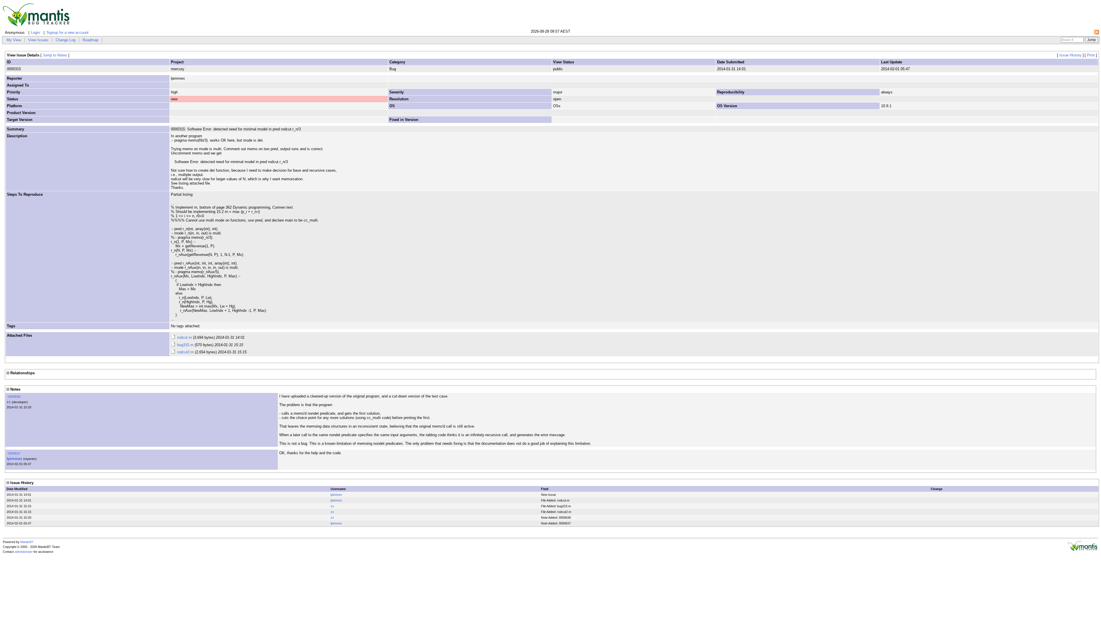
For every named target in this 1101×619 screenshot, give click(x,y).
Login (35, 32)
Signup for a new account (67, 32)
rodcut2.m (185, 352)
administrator (24, 551)
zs (9, 402)
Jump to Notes (55, 55)
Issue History (1070, 55)
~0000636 (13, 396)
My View (14, 40)
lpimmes (14, 459)
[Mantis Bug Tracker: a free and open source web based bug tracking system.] (1082, 550)
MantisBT (27, 542)
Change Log (65, 40)
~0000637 (13, 453)
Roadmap (90, 40)
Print (1091, 55)
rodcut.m (184, 337)
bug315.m (185, 345)
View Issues (38, 40)
